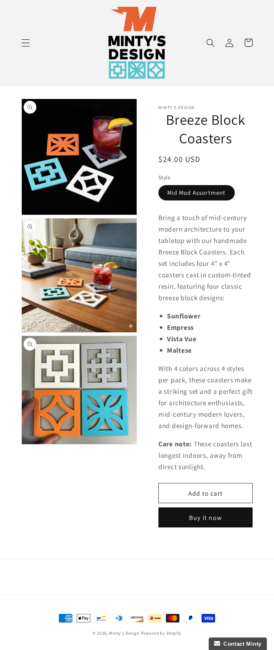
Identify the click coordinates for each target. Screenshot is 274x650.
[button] (25, 42)
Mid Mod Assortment (196, 193)
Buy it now (205, 517)
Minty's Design (124, 633)
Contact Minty (241, 644)
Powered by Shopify (161, 633)
